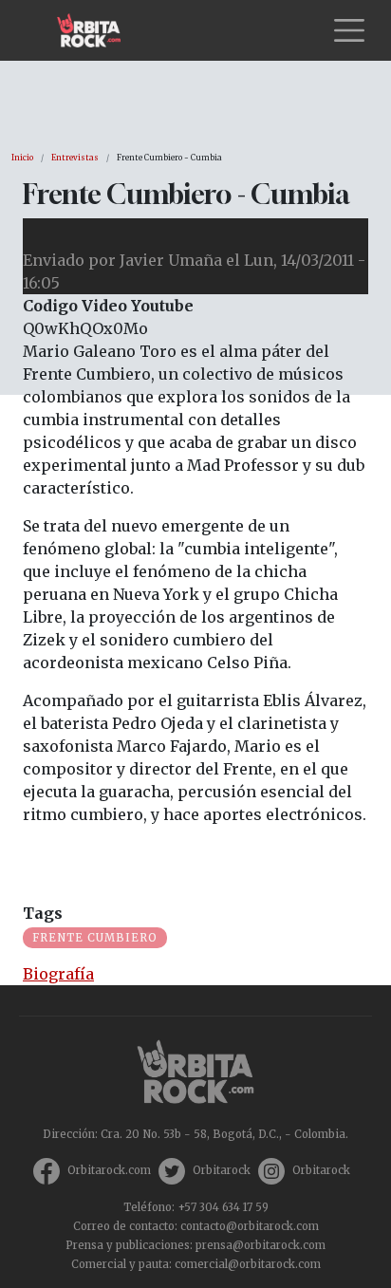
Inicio (22, 157)
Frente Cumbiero (95, 937)
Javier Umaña (171, 260)
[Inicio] (96, 30)
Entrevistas (75, 157)
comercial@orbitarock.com (248, 1264)
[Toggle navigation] (349, 30)
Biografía (58, 973)
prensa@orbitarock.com (261, 1245)
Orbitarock (222, 1170)
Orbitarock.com (109, 1170)
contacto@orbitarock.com (249, 1226)
